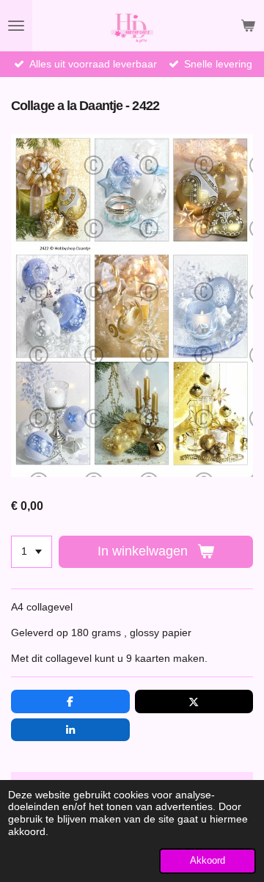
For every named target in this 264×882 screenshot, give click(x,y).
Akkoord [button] (207, 861)
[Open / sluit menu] (16, 25)
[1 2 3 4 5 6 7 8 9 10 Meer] (31, 552)
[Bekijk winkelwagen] (248, 25)
